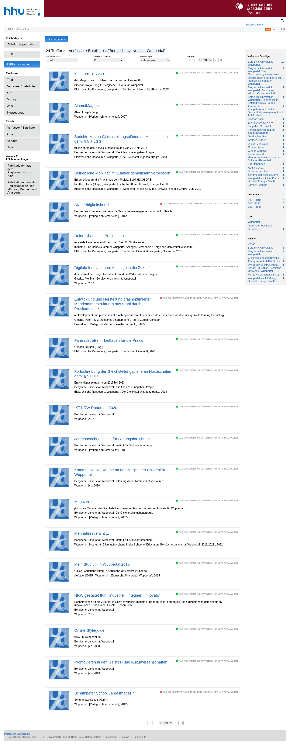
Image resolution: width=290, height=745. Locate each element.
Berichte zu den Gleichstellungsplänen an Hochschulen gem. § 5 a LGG (121, 138)
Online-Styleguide (89, 630)
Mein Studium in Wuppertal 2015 (102, 564)
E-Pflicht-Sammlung (18, 29)
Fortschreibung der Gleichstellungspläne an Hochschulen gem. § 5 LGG (122, 373)
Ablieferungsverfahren (22, 44)
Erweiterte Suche (254, 24)
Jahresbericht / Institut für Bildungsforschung (112, 439)
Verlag (11, 99)
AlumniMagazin (87, 105)
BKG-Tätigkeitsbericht (92, 204)
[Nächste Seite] (215, 60)
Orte (10, 134)
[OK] (281, 20)
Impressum (10, 733)
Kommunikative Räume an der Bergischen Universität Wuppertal (119, 472)
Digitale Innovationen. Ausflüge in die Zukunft (112, 267)
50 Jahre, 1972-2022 (92, 74)
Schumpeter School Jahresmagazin (104, 693)
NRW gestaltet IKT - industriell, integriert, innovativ (117, 595)
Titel (10, 79)
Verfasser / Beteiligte (21, 86)
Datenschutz (23, 733)
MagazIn (81, 501)
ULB (10, 54)
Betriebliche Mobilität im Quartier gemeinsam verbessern (122, 173)
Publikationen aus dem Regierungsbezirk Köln (19, 170)
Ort (9, 92)
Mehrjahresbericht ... (91, 533)
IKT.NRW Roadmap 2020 (95, 407)
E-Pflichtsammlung (19, 64)
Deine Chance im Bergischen (99, 235)
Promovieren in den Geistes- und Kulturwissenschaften (120, 662)
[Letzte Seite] (220, 60)
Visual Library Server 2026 (22, 737)
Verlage (12, 140)
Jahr (10, 106)
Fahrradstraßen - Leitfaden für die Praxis (108, 340)
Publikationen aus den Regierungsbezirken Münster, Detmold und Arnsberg (22, 187)
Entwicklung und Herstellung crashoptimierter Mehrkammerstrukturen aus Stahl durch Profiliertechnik (112, 304)
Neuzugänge (15, 112)
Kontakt (125, 737)
